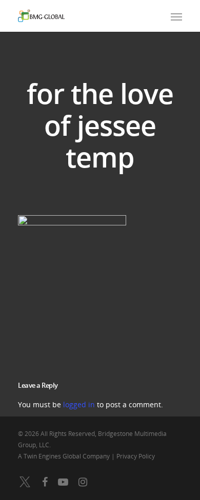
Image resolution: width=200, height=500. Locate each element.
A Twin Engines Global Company (64, 456)
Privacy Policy (135, 456)
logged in (79, 404)
